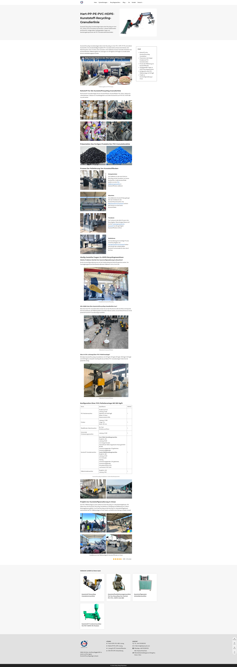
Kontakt (134, 2)
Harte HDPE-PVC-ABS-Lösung (116, 643)
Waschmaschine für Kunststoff (116, 203)
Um (129, 2)
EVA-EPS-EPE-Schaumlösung (115, 650)
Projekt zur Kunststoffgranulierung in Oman (146, 76)
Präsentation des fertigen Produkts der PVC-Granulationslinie (146, 60)
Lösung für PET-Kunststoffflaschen (117, 648)
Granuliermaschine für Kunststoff (116, 244)
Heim (95, 2)
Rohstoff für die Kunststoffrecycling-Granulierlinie (145, 54)
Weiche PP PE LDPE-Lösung (115, 646)
